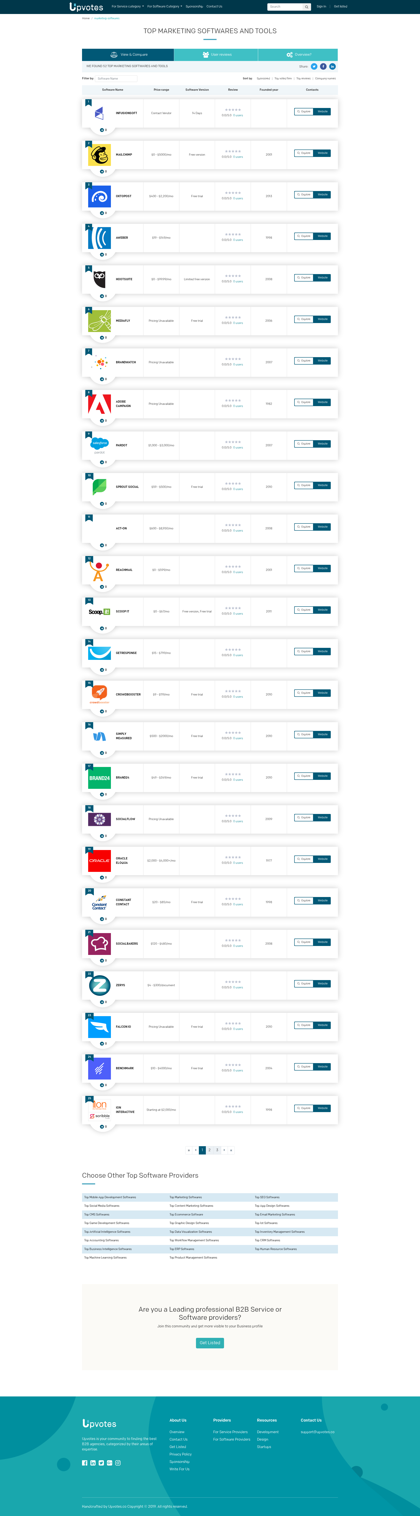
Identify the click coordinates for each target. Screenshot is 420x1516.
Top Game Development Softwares (106, 1223)
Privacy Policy (181, 1454)
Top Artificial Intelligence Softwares (107, 1232)
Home (86, 18)
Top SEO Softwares (267, 1197)
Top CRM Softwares (267, 1240)
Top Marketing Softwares (186, 1197)
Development (268, 1432)
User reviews (221, 55)
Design (262, 1439)
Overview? (303, 55)
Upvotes (86, 7)
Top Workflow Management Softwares (194, 1240)
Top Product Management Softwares (193, 1257)
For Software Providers (231, 1439)
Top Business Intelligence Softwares (108, 1249)
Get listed (340, 6)
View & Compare (134, 55)
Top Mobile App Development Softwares (110, 1197)
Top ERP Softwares (182, 1249)
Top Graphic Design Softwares (189, 1223)
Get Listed (210, 1343)
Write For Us (179, 1469)
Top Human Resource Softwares (276, 1249)
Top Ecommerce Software (186, 1214)
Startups (264, 1447)
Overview (177, 1432)
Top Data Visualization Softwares (191, 1232)
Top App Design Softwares (272, 1206)
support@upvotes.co (317, 1432)
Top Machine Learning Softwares (105, 1257)
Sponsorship (194, 6)
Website (322, 111)
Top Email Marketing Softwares (275, 1214)
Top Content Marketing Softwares (191, 1206)
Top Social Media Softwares (101, 1206)
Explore (305, 111)
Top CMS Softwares (96, 1214)
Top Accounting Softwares (101, 1240)
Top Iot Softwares (266, 1223)
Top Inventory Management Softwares (280, 1232)
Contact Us (214, 6)
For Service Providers (230, 1432)
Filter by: (88, 78)
